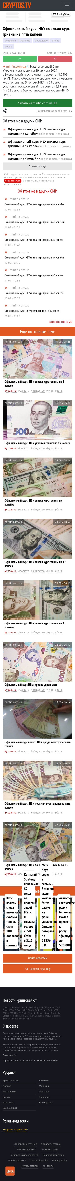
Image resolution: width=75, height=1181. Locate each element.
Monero (51, 1007)
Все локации (10, 1107)
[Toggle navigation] (67, 5)
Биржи (6, 1097)
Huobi (15, 1015)
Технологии (9, 1091)
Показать (8, 1055)
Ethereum (14, 1007)
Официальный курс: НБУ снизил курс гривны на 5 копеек (34, 275)
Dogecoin (39, 1015)
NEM (56, 1010)
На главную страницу (37, 968)
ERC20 (6, 1013)
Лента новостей (37, 958)
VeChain (23, 1013)
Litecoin (24, 1007)
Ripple (37, 1007)
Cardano (7, 1015)
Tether (44, 1010)
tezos (21, 1015)
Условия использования (24, 1155)
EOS (31, 1007)
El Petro (18, 1010)
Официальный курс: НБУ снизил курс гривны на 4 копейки (34, 204)
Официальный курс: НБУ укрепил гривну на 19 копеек (32, 310)
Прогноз (44, 1091)
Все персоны (46, 1102)
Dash (50, 1010)
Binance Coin (43, 1013)
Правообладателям (53, 1155)
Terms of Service (39, 1160)
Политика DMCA (17, 1160)
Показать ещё (37, 166)
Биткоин (44, 1080)
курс (56, 40)
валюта (26, 40)
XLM (16, 1013)
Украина (11, 40)
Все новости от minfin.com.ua (53, 111)
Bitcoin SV (55, 1013)
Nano (28, 1018)
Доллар (7, 1086)
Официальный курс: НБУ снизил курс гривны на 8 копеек (34, 293)
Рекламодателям (26, 1149)
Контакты (48, 1165)
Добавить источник (25, 1143)
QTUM (11, 1018)
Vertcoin (32, 1013)
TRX (58, 1007)
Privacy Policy (59, 1160)
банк (9, 46)
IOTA (11, 1010)
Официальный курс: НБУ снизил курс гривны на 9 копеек (34, 239)
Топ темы (8, 1102)
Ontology (29, 1015)
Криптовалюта (11, 1080)
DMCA (10, 1171)
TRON (44, 1007)
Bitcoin (6, 1007)
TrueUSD (49, 1015)
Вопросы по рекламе (15, 1129)
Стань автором (49, 1149)
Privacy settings (29, 1165)
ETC (11, 1013)
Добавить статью (51, 1143)
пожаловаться (12, 180)
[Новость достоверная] (20, 59)
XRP (25, 1010)
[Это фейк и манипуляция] (55, 59)
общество (42, 40)
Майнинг (44, 1086)
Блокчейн (44, 1097)
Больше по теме (60, 322)
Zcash (5, 1010)
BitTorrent (20, 1018)
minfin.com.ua (19, 199)
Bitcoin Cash (34, 1010)
